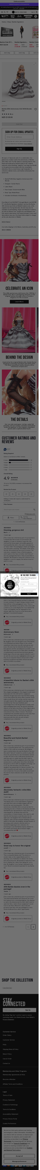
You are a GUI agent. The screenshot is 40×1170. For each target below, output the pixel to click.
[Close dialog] (37, 575)
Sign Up (29, 594)
